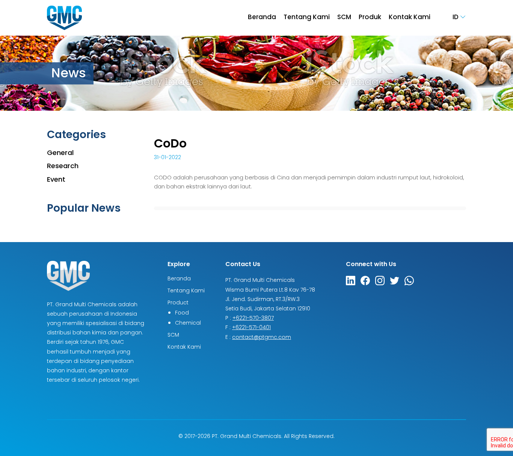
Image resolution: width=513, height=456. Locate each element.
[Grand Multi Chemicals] (64, 18)
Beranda (262, 18)
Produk (370, 18)
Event (56, 180)
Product (178, 303)
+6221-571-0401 (251, 328)
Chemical (188, 323)
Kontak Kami (409, 18)
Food (182, 313)
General (60, 153)
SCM (344, 18)
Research (62, 166)
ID (456, 17)
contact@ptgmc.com (261, 337)
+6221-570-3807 (253, 318)
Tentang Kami (307, 18)
